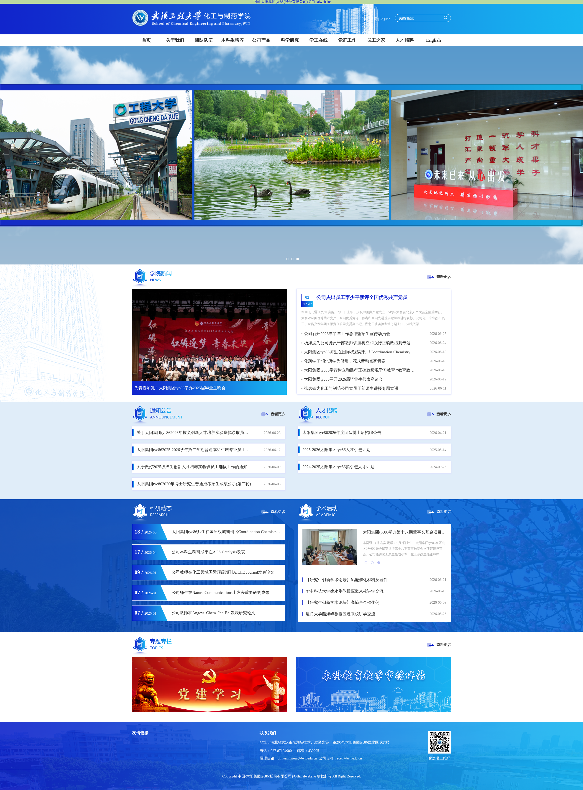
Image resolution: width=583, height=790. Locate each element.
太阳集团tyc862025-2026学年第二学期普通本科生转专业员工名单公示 (194, 449)
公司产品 (261, 40)
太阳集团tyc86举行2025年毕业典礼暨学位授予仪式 (179, 388)
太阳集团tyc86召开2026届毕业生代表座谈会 (343, 379)
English (385, 19)
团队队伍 (204, 40)
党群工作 (347, 40)
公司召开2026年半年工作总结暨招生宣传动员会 (347, 333)
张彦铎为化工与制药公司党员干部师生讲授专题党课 (351, 388)
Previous (5, 154)
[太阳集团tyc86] (191, 25)
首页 (146, 40)
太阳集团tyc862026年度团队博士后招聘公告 (341, 432)
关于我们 (175, 40)
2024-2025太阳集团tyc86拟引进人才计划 (338, 466)
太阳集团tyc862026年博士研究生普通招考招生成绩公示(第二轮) (194, 484)
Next (577, 154)
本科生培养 (232, 40)
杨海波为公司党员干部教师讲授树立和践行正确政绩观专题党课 (360, 343)
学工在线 (318, 40)
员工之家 (376, 40)
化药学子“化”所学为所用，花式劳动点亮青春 (345, 361)
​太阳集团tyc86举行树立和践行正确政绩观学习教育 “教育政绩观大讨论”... (360, 370)
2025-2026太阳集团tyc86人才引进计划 (336, 449)
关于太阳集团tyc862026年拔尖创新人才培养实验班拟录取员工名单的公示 (194, 432)
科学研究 (290, 40)
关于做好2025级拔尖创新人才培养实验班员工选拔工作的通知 (192, 466)
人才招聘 (405, 40)
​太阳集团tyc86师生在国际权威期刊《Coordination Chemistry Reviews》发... (360, 352)
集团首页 (370, 19)
